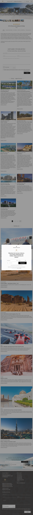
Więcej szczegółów (19, 268)
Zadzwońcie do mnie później (22, 263)
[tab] (16, 247)
